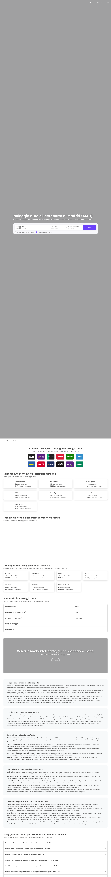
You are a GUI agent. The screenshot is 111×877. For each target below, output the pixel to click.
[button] (25, 611)
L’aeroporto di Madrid (67, 702)
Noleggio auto (7, 440)
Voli (90, 3)
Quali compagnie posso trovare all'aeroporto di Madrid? (25, 854)
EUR (108, 3)
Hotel (93, 3)
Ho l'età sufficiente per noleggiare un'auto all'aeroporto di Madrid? (28, 843)
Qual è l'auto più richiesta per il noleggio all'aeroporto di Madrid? (28, 849)
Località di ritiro (20, 226)
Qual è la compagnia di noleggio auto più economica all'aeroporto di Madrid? (32, 860)
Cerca (90, 227)
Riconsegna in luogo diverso (25, 232)
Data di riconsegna (73, 226)
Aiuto (98, 3)
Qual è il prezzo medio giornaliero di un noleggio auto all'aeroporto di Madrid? (32, 872)
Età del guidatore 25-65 (45, 232)
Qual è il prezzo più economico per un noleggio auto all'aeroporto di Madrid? (32, 866)
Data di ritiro (54, 226)
